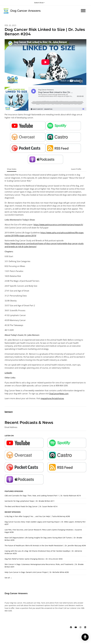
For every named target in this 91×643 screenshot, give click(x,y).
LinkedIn (8, 373)
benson (9, 411)
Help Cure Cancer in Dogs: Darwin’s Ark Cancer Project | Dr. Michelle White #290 (37, 572)
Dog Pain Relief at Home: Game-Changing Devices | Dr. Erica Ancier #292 (34, 559)
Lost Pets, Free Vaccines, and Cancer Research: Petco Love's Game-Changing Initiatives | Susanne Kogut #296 (43, 531)
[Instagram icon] (80, 627)
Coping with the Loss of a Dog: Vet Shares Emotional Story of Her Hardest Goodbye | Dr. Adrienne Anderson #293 (43, 552)
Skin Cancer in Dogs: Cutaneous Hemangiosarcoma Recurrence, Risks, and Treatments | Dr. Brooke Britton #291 (44, 565)
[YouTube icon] (76, 627)
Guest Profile (76, 169)
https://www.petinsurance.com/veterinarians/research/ (58, 224)
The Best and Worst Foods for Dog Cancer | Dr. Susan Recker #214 (31, 506)
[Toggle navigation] (83, 11)
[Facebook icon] (71, 627)
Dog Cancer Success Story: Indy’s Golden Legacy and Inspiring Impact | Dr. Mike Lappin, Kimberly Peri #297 (45, 523)
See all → (8, 578)
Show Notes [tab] (11, 169)
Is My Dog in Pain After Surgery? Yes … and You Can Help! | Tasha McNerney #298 (37, 516)
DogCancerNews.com (58, 393)
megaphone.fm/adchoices (52, 398)
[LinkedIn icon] (85, 627)
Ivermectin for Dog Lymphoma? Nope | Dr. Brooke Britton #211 (30, 501)
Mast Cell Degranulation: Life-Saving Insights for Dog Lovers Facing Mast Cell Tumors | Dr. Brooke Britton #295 (43, 538)
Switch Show (38, 3)
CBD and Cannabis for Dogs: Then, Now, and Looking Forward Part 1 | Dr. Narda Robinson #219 (43, 495)
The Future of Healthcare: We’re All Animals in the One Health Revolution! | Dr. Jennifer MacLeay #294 (45, 545)
